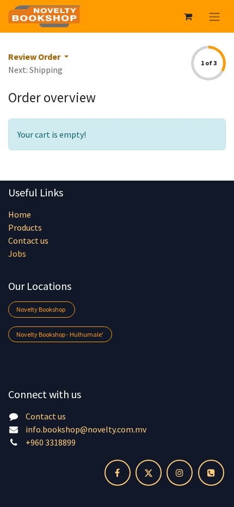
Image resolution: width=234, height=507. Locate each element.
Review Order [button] (35, 56)
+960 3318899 (51, 442)
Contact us (28, 240)
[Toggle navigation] (214, 16)
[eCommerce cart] (188, 16)
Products (25, 227)
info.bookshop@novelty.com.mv (86, 429)
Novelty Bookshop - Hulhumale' (59, 334)
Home (19, 214)
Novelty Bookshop (41, 309)
